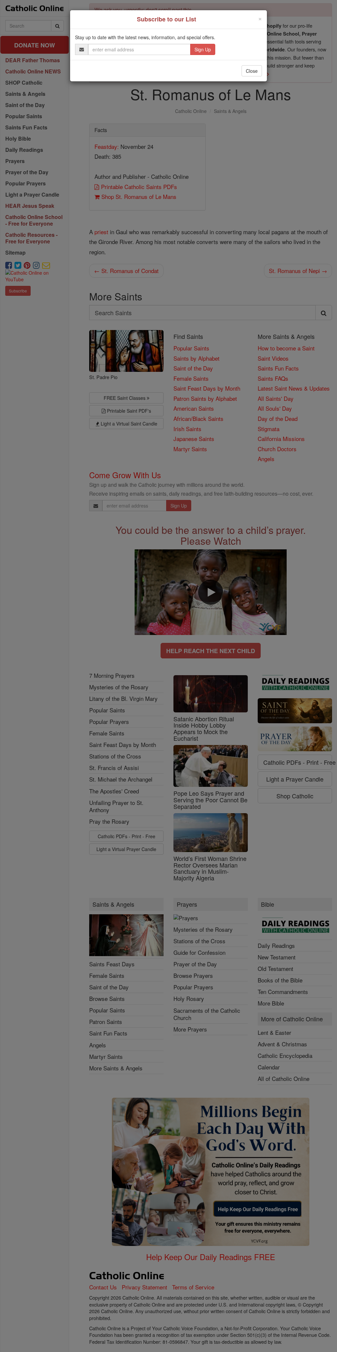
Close (252, 71)
